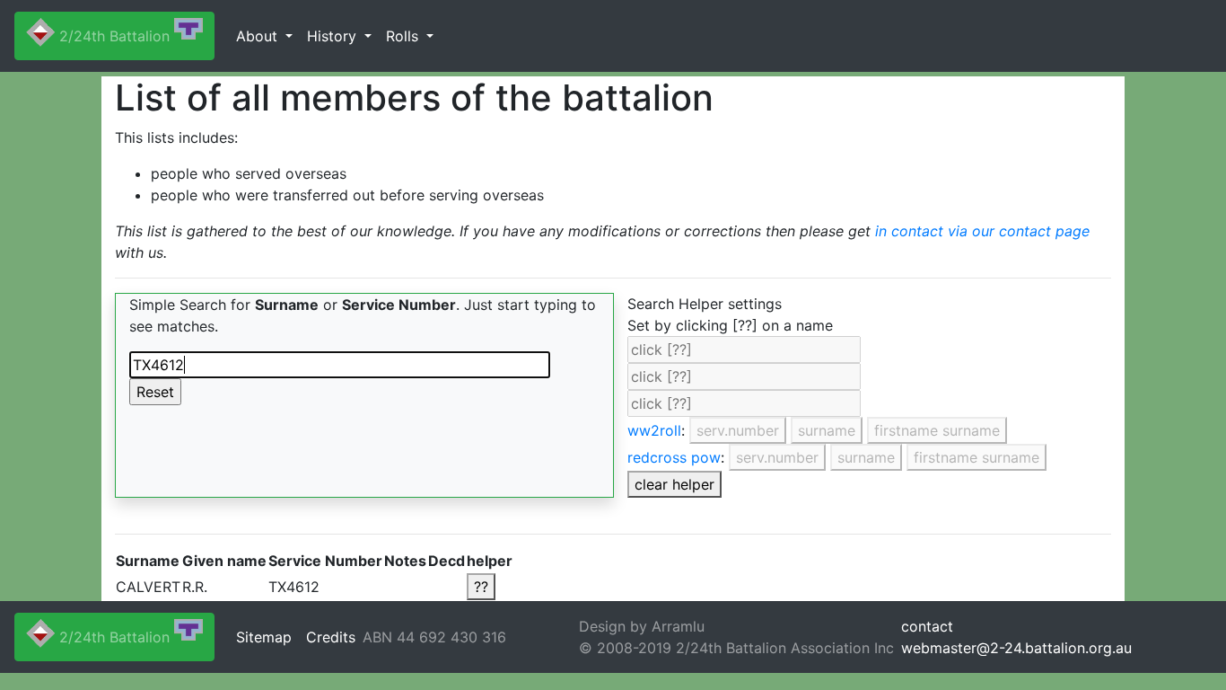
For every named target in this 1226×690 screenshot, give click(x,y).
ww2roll (654, 430)
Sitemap (264, 637)
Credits (330, 637)
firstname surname (937, 430)
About (259, 36)
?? (481, 587)
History (334, 36)
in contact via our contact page (982, 231)
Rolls (404, 36)
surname (826, 430)
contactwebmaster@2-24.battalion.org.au (1016, 637)
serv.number (737, 430)
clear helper (674, 484)
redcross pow (674, 457)
